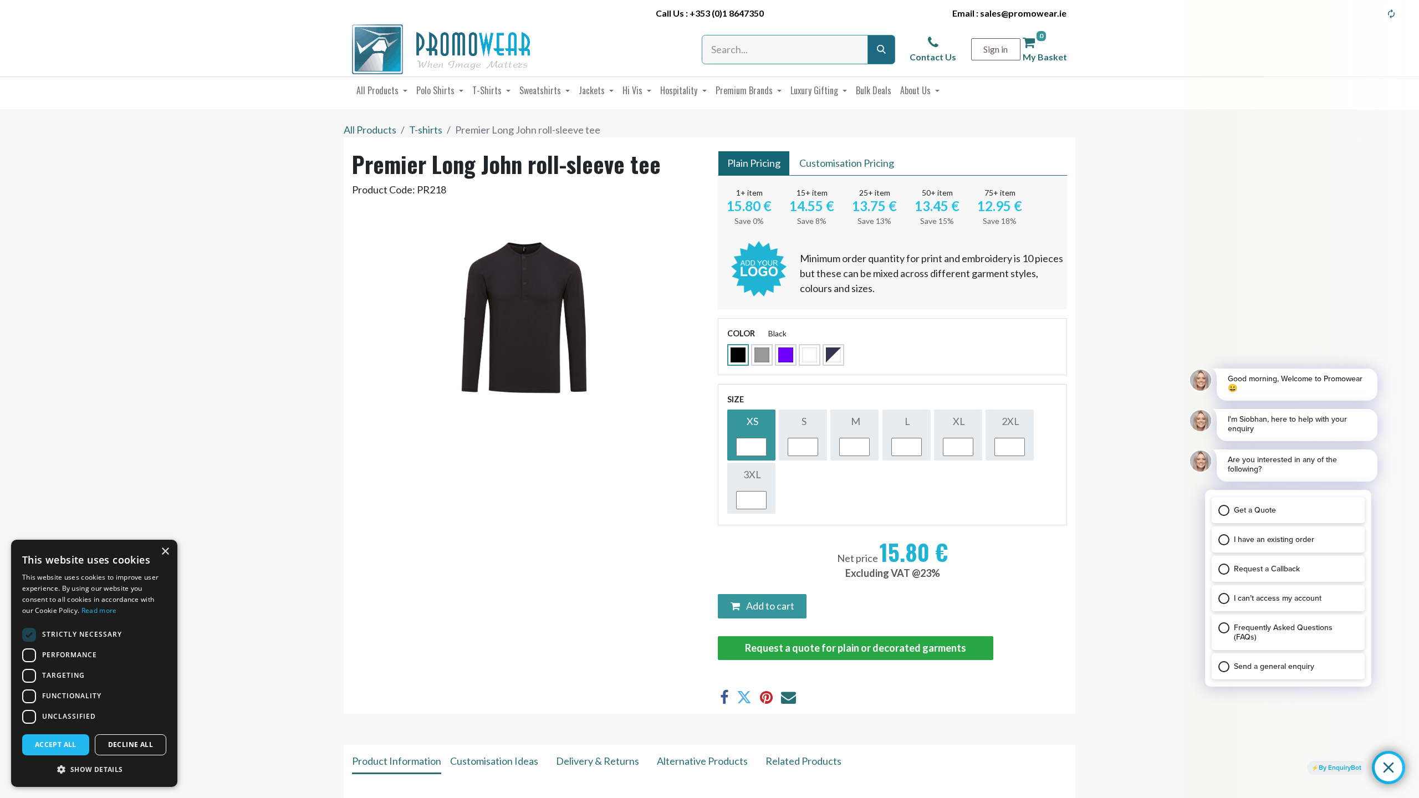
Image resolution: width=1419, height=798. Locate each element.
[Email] (788, 697)
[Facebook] (724, 697)
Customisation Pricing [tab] (846, 163)
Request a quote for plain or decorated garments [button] (855, 648)
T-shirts (425, 130)
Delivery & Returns (597, 761)
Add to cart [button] (769, 606)
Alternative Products (702, 761)
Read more (99, 610)
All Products (370, 130)
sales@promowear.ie (1023, 13)
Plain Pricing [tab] (753, 163)
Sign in (995, 49)
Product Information (396, 761)
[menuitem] (382, 90)
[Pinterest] (766, 697)
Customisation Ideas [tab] (494, 761)
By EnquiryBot (1340, 767)
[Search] (881, 49)
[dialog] (94, 663)
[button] (94, 769)
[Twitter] (744, 697)
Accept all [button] (55, 744)
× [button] (165, 552)
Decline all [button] (130, 744)
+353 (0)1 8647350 (727, 13)
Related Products (803, 761)
